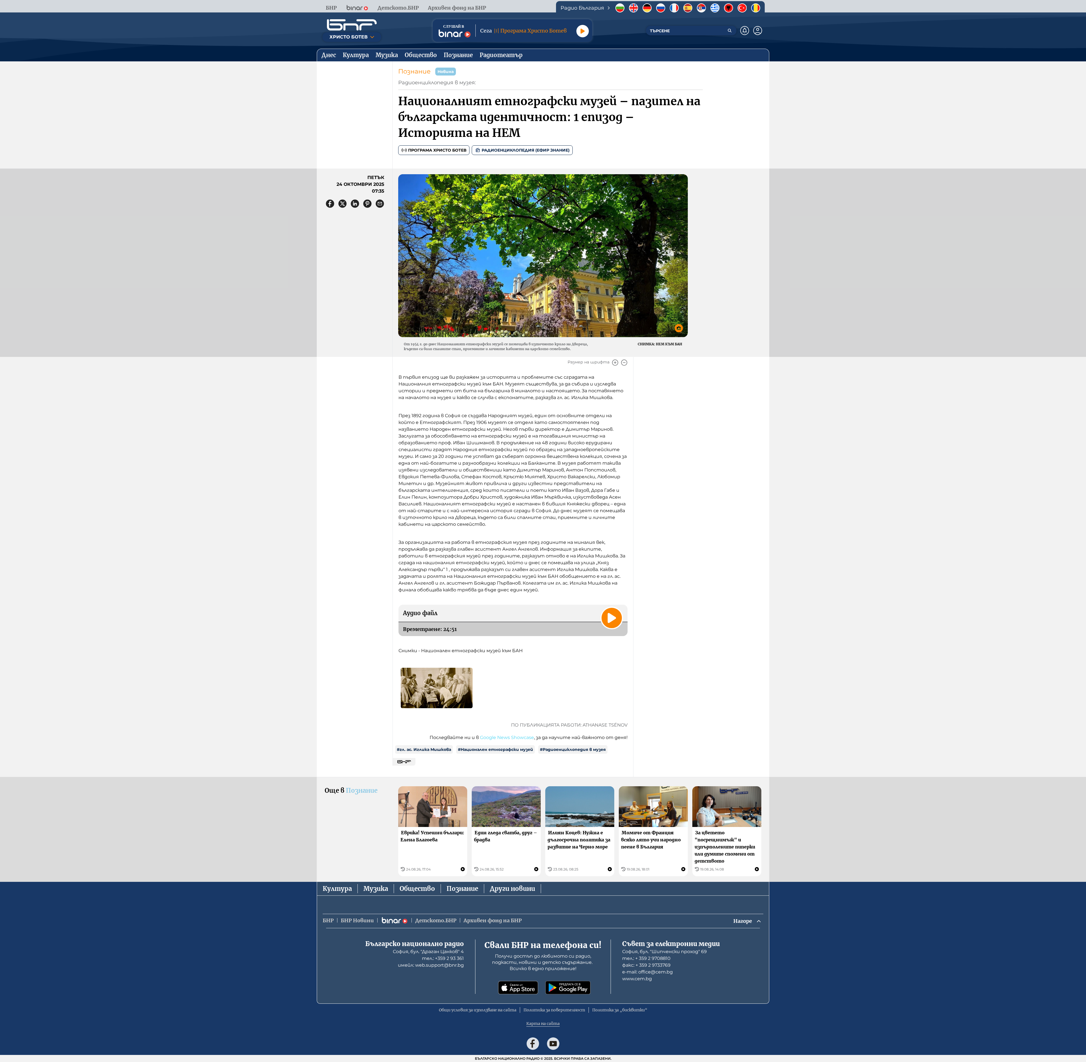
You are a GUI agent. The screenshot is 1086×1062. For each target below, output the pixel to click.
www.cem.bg (637, 978)
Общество (417, 889)
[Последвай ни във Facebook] (533, 1043)
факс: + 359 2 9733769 (646, 965)
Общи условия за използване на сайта (477, 1010)
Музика (375, 889)
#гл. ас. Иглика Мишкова (424, 749)
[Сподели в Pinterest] (367, 203)
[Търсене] (729, 30)
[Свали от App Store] (518, 987)
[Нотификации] (744, 30)
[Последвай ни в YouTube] (553, 1043)
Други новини (512, 889)
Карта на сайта (543, 1023)
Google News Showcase (507, 737)
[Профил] (757, 30)
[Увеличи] (615, 362)
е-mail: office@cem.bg (647, 972)
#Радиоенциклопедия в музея (573, 749)
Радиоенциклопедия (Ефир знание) (526, 150)
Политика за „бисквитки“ (619, 1010)
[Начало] (352, 25)
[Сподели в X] (342, 203)
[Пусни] (582, 31)
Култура (337, 889)
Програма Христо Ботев (437, 150)
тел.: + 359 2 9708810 (646, 958)
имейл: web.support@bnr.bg (431, 965)
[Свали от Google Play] (568, 987)
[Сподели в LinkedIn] (354, 203)
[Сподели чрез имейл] (379, 203)
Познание (414, 71)
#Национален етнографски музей (495, 749)
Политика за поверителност (554, 1010)
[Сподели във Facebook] (330, 203)
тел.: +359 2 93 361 (443, 958)
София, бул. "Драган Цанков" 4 (428, 951)
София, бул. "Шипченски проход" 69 (664, 951)
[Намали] (624, 362)
